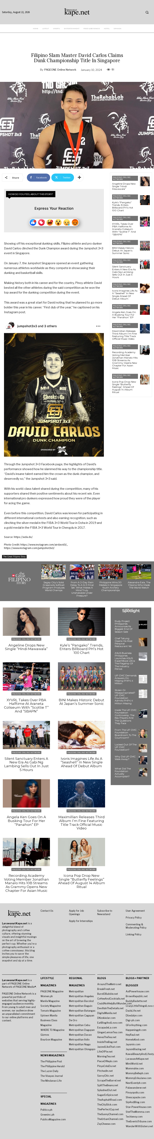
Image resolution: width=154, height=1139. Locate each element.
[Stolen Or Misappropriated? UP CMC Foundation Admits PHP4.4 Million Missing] (143, 694)
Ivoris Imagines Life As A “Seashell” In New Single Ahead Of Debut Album (124, 294)
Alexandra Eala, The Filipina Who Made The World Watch (139, 585)
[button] (147, 12)
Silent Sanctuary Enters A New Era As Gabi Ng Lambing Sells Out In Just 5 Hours (124, 272)
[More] (79, 178)
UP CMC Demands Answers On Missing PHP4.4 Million (126, 679)
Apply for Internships (81, 921)
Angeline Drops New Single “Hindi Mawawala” (124, 186)
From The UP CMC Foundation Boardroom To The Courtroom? (126, 733)
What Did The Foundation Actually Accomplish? (123, 772)
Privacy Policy (134, 917)
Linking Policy (133, 934)
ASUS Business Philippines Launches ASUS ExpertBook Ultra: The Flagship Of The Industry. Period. (125, 660)
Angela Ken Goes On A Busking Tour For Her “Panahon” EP (124, 315)
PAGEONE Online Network (60, 69)
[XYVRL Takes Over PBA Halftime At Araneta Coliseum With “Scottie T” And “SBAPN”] (145, 222)
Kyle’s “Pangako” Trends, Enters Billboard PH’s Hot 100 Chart (122, 206)
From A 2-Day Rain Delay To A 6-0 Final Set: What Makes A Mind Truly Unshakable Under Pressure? (82, 589)
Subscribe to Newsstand (104, 912)
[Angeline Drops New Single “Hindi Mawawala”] (145, 181)
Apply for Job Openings (76, 912)
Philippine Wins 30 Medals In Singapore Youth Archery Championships (110, 586)
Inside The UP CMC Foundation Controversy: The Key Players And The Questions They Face (126, 716)
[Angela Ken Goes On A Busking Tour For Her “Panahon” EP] (145, 310)
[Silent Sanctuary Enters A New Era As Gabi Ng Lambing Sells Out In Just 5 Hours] (145, 264)
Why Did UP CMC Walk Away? (125, 758)
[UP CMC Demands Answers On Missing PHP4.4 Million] (143, 679)
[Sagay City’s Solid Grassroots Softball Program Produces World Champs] (53, 571)
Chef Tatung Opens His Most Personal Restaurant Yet (124, 642)
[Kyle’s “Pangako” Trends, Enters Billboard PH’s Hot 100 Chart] (145, 200)
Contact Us (47, 910)
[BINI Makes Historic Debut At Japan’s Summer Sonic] (145, 246)
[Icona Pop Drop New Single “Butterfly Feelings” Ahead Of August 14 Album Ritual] (145, 379)
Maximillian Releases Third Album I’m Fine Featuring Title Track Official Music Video (124, 334)
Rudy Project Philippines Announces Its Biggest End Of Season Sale (123, 626)
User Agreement (135, 910)
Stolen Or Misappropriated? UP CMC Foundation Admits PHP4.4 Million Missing (125, 697)
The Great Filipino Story (14, 556)
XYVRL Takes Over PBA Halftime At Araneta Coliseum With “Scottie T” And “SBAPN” (124, 229)
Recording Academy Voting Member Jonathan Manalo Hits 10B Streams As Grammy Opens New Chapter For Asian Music (125, 360)
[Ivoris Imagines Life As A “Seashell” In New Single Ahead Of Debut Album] (145, 288)
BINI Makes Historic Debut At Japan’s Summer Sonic (123, 250)
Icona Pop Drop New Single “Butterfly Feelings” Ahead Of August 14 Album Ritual (124, 387)
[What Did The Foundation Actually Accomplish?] (143, 772)
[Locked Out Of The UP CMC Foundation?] (143, 748)
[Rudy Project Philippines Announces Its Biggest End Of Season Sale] (143, 625)
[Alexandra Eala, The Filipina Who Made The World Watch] (139, 571)
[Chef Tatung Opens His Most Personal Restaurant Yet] (143, 642)
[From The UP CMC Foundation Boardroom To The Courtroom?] (143, 733)
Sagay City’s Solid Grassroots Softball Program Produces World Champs (54, 586)
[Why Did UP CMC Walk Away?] (143, 760)
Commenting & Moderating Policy (136, 926)
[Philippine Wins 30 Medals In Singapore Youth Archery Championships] (110, 571)
